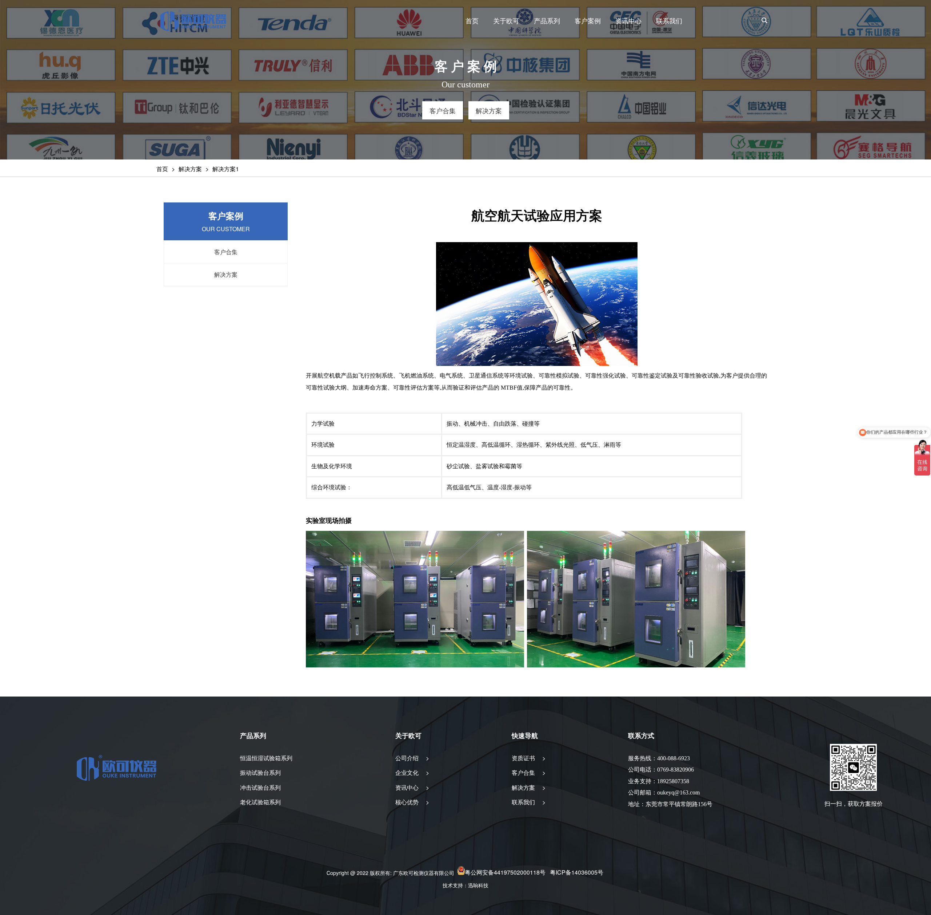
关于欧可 (506, 20)
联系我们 (669, 20)
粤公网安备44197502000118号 (505, 872)
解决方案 (190, 169)
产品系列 (547, 20)
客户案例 (588, 20)
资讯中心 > (412, 787)
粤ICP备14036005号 (576, 872)
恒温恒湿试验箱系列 (266, 758)
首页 (472, 20)
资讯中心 (628, 20)
